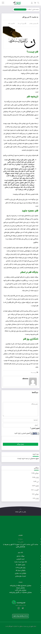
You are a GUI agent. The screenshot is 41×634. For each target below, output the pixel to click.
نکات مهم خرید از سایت (20, 562)
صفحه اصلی (35, 9)
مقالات (29, 9)
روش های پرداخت (20, 568)
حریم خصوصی (20, 559)
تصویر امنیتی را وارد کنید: (22, 433)
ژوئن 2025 (35, 477)
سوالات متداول (20, 556)
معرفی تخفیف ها (20, 565)
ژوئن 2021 (36, 498)
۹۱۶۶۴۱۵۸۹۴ (21, 603)
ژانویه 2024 (35, 486)
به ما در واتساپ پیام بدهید (20, 616)
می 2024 (36, 481)
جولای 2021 (35, 494)
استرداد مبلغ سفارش (20, 576)
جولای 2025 (35, 473)
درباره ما (20, 539)
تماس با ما (20, 542)
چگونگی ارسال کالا (20, 570)
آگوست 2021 (35, 490)
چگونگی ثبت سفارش (20, 573)
